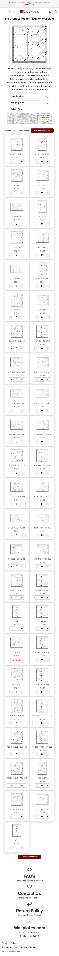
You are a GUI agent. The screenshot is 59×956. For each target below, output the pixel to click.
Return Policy (17, 109)
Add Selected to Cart (42, 130)
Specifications (17, 96)
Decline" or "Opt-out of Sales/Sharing (19, 947)
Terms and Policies (9, 943)
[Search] (9, 12)
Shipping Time (17, 102)
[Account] (50, 12)
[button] (17, 144)
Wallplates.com (14, 952)
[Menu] (3, 11)
